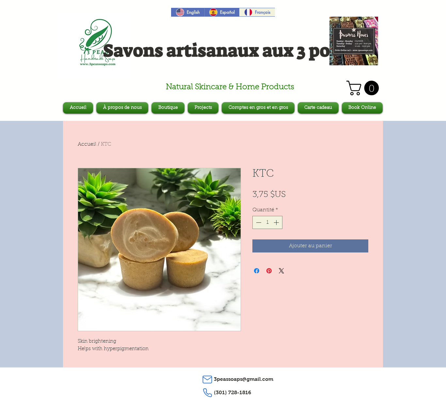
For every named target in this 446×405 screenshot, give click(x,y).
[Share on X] (281, 271)
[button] (364, 88)
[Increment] (276, 222)
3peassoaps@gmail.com (243, 379)
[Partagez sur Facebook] (257, 271)
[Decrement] (258, 222)
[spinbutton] (267, 222)
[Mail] (207, 379)
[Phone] (207, 392)
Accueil (87, 144)
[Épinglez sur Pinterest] (269, 271)
